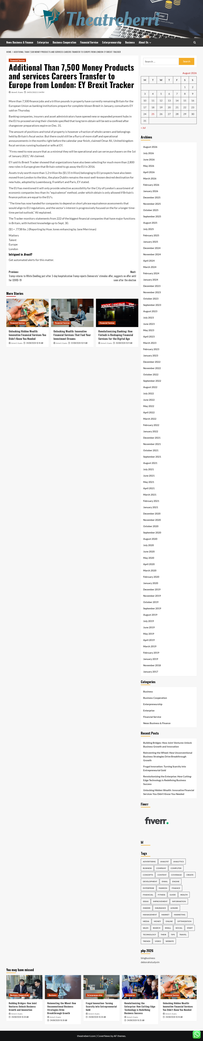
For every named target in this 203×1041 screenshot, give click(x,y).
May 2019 (148, 633)
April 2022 (149, 412)
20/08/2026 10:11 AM (124, 343)
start (190, 928)
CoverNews (103, 1035)
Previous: (40, 276)
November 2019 (152, 595)
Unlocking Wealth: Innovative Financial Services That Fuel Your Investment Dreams (72, 335)
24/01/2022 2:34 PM (35, 92)
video (158, 941)
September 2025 (152, 216)
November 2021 (152, 444)
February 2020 (151, 576)
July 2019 (148, 621)
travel (183, 934)
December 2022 (151, 361)
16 (192, 100)
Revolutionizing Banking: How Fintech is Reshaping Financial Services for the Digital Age (115, 335)
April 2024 (149, 260)
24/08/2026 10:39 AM (20, 1017)
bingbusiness (148, 957)
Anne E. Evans (17, 92)
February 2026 (151, 184)
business (147, 868)
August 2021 (150, 463)
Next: (104, 276)
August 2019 (150, 614)
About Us (143, 42)
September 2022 (152, 380)
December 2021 (151, 437)
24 (144, 113)
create (189, 875)
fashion (163, 888)
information (179, 901)
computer (176, 868)
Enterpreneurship (111, 42)
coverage (176, 875)
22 (184, 107)
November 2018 (152, 665)
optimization (184, 921)
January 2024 (150, 279)
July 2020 (148, 545)
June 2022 (149, 399)
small (168, 928)
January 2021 (150, 507)
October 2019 (150, 602)
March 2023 (149, 342)
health (184, 895)
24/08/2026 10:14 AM (34, 343)
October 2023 (150, 298)
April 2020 (149, 564)
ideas (145, 901)
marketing (179, 914)
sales (145, 928)
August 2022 (150, 387)
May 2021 (148, 482)
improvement (160, 901)
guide (173, 895)
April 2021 (149, 488)
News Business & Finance (19, 42)
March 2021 (149, 494)
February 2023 (151, 349)
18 (152, 107)
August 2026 (150, 146)
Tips (173, 934)
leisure (174, 908)
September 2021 (152, 456)
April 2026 (149, 172)
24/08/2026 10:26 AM (97, 1017)
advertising (149, 861)
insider (146, 908)
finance (176, 888)
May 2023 (148, 330)
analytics (178, 861)
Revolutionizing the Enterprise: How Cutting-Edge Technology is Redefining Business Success (167, 780)
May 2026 (148, 165)
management (150, 914)
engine (175, 881)
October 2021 (150, 450)
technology (149, 934)
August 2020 (150, 538)
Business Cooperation (64, 42)
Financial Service (89, 42)
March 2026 (149, 178)
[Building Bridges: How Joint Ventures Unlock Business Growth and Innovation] (24, 987)
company (161, 868)
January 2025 (150, 241)
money (157, 921)
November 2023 (152, 292)
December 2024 (151, 248)
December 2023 (151, 286)
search (156, 928)
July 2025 (148, 229)
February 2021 (151, 500)
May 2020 (148, 557)
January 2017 (150, 671)
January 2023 (150, 355)
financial (148, 895)
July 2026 (148, 153)
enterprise (148, 888)
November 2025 (152, 203)
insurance (160, 908)
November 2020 (152, 519)
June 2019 (149, 627)
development (150, 881)
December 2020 (151, 513)
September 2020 (152, 532)
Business (130, 42)
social (179, 928)
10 (144, 100)
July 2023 (148, 317)
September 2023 (152, 304)
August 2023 (150, 311)
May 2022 (148, 406)
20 (169, 107)
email (165, 881)
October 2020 (150, 526)
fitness (161, 895)
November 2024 (152, 254)
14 (177, 100)
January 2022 (150, 431)
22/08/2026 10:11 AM (79, 343)
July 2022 (148, 393)
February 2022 (151, 425)
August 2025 (150, 222)
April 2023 (149, 336)
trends (146, 941)
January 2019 (150, 659)
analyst (164, 861)
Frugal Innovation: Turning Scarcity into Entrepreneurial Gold (164, 768)
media (146, 921)
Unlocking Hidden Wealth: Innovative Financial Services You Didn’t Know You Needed (27, 335)
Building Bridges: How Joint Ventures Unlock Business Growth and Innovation (167, 744)
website (170, 941)
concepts (148, 875)
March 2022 (149, 418)
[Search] (195, 42)
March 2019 (149, 646)
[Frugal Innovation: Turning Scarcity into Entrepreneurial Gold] (101, 987)
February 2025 (151, 235)
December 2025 (151, 197)
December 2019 (151, 589)
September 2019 (152, 608)
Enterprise (43, 42)
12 (161, 100)
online (169, 921)
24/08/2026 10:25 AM (135, 1020)
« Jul (143, 127)
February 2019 (151, 652)
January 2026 (150, 191)
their (163, 934)
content (162, 875)
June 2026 (149, 159)
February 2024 (151, 273)
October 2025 (150, 210)
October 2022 (150, 374)
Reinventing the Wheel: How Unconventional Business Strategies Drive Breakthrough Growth (167, 756)
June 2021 (149, 475)
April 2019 (149, 640)
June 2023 (149, 323)
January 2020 (150, 583)
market (165, 914)
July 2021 (148, 469)
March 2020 (149, 570)
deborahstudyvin (150, 962)
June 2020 (149, 551)
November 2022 (152, 368)
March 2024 (149, 267)
